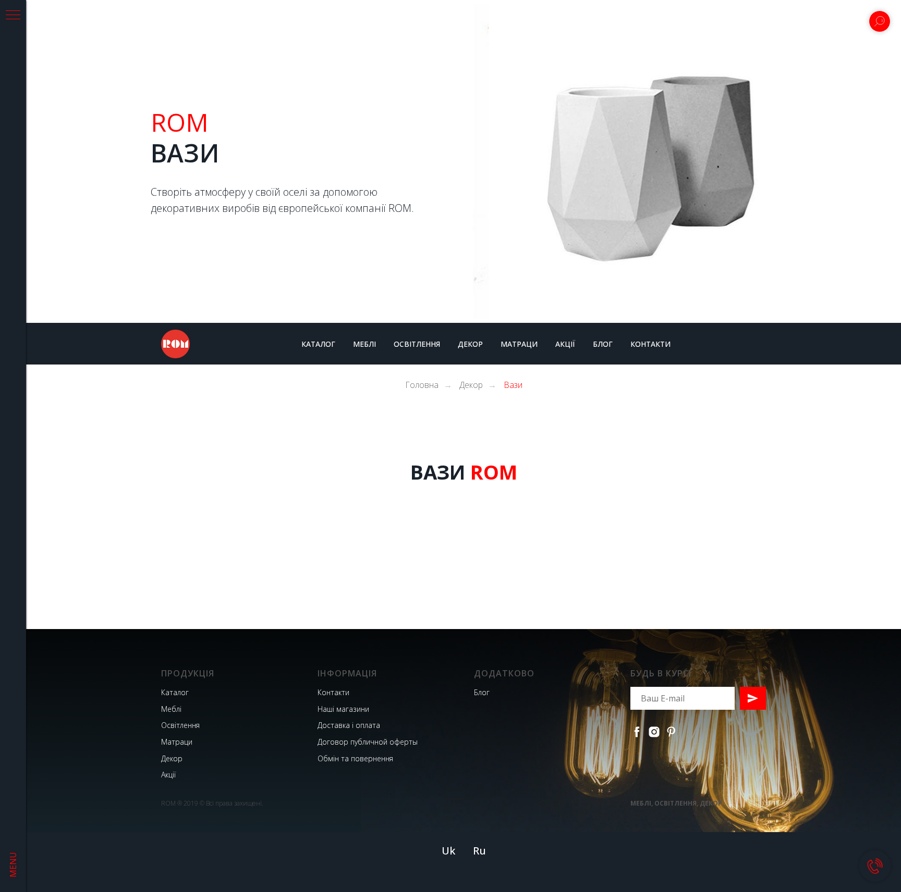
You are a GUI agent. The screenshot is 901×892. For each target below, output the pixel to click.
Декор (471, 385)
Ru (479, 851)
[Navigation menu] (13, 15)
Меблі (171, 709)
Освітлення (180, 725)
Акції (168, 775)
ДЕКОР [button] (470, 344)
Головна (422, 385)
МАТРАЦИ (519, 344)
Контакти (333, 692)
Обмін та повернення (355, 758)
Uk (448, 851)
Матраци (176, 742)
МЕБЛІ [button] (364, 344)
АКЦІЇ (565, 344)
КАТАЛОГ (318, 344)
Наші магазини (343, 709)
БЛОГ (603, 344)
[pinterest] (671, 731)
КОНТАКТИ (650, 344)
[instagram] (654, 731)
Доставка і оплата (349, 725)
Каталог (175, 692)
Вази (513, 385)
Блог (482, 692)
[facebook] (636, 731)
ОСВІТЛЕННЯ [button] (417, 344)
